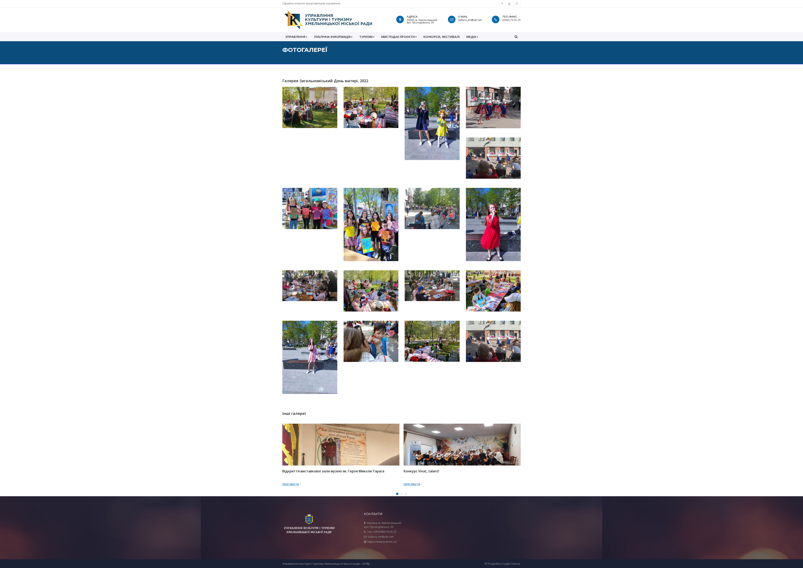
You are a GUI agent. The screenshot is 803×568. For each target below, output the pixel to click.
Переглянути (290, 484)
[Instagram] (517, 3)
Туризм (365, 37)
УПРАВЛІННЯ (295, 37)
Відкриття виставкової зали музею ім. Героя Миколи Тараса (333, 471)
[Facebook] (502, 3)
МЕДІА (471, 37)
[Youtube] (509, 3)
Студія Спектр (510, 563)
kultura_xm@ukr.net (470, 20)
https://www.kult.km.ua (381, 542)
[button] (516, 36)
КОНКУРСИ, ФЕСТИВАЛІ (441, 37)
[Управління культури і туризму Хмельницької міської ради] (328, 20)
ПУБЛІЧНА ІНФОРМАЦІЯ (332, 37)
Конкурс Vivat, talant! (421, 471)
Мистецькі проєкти (398, 37)
